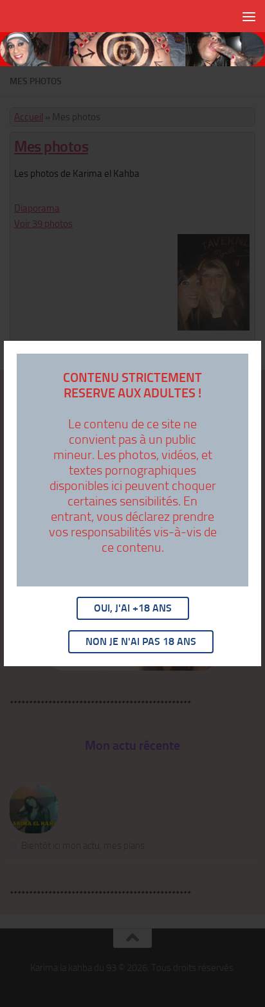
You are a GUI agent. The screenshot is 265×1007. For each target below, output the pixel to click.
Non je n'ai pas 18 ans (141, 641)
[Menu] (249, 16)
